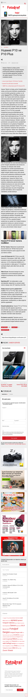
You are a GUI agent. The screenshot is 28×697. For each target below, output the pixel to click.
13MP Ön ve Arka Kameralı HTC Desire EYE (13, 86)
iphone (8, 636)
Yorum (4, 407)
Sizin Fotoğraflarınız (20, 643)
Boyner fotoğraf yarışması (19, 623)
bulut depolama (6, 625)
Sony (15, 645)
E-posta (16, 420)
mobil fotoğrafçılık (7, 639)
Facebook (11, 394)
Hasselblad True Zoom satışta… (13, 363)
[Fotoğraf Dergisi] (13, 10)
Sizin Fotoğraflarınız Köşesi (8, 645)
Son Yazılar (6, 570)
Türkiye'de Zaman (7, 648)
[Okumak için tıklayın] (14, 358)
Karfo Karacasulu (13, 636)
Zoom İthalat (8, 650)
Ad (3, 420)
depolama (18, 625)
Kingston (18, 636)
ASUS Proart (8, 620)
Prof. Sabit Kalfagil (21, 641)
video (14, 648)
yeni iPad (19, 648)
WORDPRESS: (5, 394)
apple (21, 618)
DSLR (23, 626)
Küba (22, 636)
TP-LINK (22, 645)
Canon (13, 625)
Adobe (10, 618)
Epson (4, 629)
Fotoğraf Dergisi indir (16, 632)
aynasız (14, 620)
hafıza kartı (7, 635)
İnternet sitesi (5, 426)
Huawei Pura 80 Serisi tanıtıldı (10, 83)
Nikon (14, 639)
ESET (8, 629)
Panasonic (14, 641)
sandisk (14, 643)
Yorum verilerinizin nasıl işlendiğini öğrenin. (15, 444)
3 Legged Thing (6, 618)
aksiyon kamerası (16, 618)
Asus (4, 620)
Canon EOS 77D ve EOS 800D (22, 385)
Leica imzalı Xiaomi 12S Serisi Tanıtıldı (12, 81)
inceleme (16, 635)
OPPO (10, 641)
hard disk (11, 635)
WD (17, 648)
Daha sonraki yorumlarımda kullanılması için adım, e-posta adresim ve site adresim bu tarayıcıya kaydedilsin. (13, 433)
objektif (7, 641)
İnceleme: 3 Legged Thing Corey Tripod (6, 385)
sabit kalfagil (7, 643)
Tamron (19, 645)
